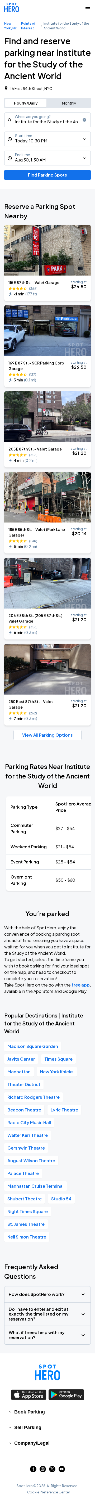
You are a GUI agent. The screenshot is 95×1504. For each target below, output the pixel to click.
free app (81, 985)
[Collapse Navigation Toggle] (87, 7)
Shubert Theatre (24, 1198)
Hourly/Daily (26, 103)
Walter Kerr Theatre (27, 1135)
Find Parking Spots (47, 175)
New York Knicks (57, 1071)
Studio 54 (61, 1198)
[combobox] (47, 119)
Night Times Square (27, 1211)
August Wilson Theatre (31, 1160)
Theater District (23, 1084)
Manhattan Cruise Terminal (35, 1186)
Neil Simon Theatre (26, 1237)
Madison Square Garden (32, 1046)
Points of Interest (28, 25)
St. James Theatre (26, 1224)
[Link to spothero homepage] (47, 1372)
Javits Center (21, 1059)
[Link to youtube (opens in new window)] (62, 1470)
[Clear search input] (84, 120)
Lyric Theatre (64, 1110)
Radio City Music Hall (29, 1122)
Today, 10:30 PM (31, 140)
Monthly (69, 103)
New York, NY (10, 25)
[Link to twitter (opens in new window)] (52, 1470)
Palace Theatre (23, 1173)
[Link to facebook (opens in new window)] (33, 1470)
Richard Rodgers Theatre (33, 1097)
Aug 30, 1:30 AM (30, 160)
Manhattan (19, 1071)
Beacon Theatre (24, 1110)
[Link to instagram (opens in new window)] (43, 1470)
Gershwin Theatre (26, 1148)
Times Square (58, 1059)
